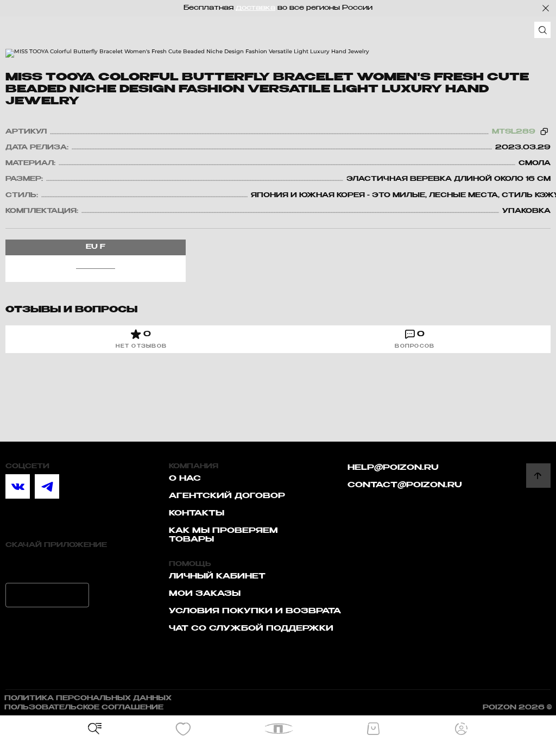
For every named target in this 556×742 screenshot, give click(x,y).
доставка (255, 8)
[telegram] (47, 486)
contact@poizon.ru (405, 485)
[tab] (141, 339)
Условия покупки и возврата (255, 611)
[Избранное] (183, 729)
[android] (47, 595)
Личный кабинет (217, 576)
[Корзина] (373, 729)
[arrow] (538, 475)
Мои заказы (205, 594)
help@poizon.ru (393, 467)
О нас (185, 478)
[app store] (47, 565)
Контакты (196, 513)
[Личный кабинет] (461, 729)
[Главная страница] (278, 729)
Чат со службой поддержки (251, 628)
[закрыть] (545, 8)
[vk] (17, 486)
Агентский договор (227, 496)
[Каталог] (95, 729)
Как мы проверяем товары (223, 535)
